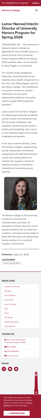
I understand (17, 413)
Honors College (11, 10)
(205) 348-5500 (12, 351)
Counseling (8, 300)
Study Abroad (9, 326)
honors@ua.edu (12, 355)
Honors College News (12, 263)
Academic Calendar (11, 286)
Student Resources (11, 322)
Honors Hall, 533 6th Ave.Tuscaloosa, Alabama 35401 (15, 341)
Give (6, 308)
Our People (8, 317)
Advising (7, 291)
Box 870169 (11, 347)
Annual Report (10, 295)
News (6, 313)
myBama (35, 3)
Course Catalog (10, 304)
